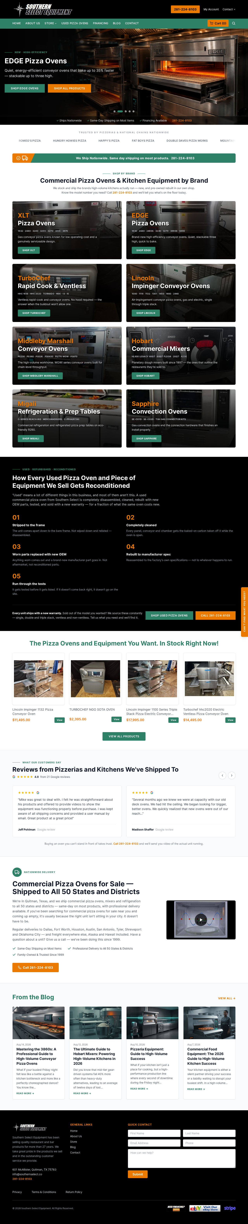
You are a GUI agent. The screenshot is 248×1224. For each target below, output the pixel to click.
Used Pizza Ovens (74, 23)
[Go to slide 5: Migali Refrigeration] (133, 111)
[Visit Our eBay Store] (204, 1208)
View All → (227, 998)
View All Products (124, 736)
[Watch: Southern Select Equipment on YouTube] (201, 919)
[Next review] (232, 775)
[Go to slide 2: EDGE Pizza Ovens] (118, 111)
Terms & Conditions (44, 1192)
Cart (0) (220, 23)
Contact (228, 9)
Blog (117, 23)
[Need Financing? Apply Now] (176, 1208)
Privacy (17, 1192)
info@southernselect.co (27, 1174)
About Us (32, 23)
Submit (138, 1174)
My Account (211, 9)
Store (49, 23)
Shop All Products (221, 88)
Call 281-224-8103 (215, 615)
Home (16, 23)
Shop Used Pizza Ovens (169, 615)
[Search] (234, 23)
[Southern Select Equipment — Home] (43, 9)
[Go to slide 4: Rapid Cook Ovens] (130, 111)
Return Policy (74, 1192)
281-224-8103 (185, 9)
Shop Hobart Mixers (174, 88)
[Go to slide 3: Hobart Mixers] (124, 111)
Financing (100, 23)
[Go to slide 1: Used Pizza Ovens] (114, 111)
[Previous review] (222, 775)
